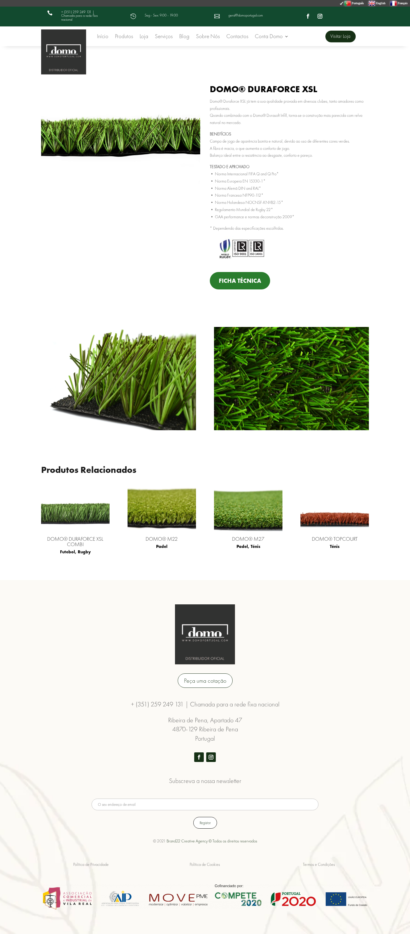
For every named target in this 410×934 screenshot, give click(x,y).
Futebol (67, 552)
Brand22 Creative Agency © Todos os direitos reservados (212, 841)
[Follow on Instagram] (320, 16)
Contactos (237, 37)
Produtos (124, 37)
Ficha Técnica (240, 281)
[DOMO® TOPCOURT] (334, 509)
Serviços (164, 37)
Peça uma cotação (205, 681)
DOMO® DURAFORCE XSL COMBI (75, 541)
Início (102, 37)
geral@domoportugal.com (245, 15)
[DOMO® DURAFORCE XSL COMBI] (75, 509)
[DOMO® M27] (248, 509)
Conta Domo (269, 37)
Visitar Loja (340, 36)
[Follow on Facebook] (308, 16)
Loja (144, 37)
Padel (161, 546)
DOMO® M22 (162, 538)
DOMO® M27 (248, 538)
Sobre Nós (208, 37)
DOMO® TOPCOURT (335, 538)
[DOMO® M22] (162, 509)
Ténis (255, 546)
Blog (184, 37)
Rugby (84, 552)
